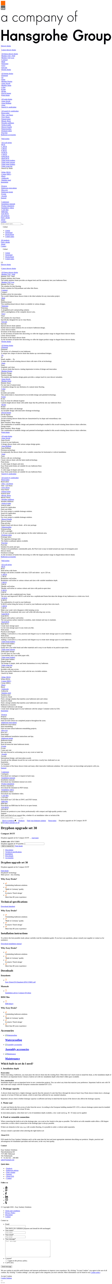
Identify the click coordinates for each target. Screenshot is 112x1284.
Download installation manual (11, 944)
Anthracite (5, 178)
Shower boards (6, 127)
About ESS (10, 1176)
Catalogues (5, 202)
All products (5, 216)
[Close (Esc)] (2, 1280)
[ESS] (56, 23)
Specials (4, 68)
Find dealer (19, 846)
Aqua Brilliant (6, 103)
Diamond (4, 75)
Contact (3, 222)
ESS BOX (5, 214)
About (3, 220)
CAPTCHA (9, 1263)
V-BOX (4, 154)
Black (3, 176)
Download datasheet (8, 906)
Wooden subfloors (7, 123)
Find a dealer (5, 218)
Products (21, 821)
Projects (4, 186)
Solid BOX (5, 156)
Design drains (6, 70)
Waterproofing (6, 129)
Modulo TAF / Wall (8, 56)
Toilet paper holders (8, 164)
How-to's (4, 190)
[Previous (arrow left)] (2, 1282)
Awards (4, 196)
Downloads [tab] (9, 856)
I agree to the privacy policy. (17, 1261)
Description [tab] (9, 850)
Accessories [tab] (9, 858)
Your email (9, 1235)
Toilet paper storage (8, 162)
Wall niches (5, 139)
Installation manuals (8, 204)
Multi (3, 62)
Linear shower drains (8, 50)
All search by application (10, 111)
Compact (4, 60)
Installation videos (7, 208)
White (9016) (6, 172)
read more (35, 838)
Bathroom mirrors (12, 1170)
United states (9, 236)
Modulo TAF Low (7, 58)
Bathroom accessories (8, 135)
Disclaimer (9, 1215)
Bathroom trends (7, 192)
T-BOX (4, 149)
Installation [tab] (9, 854)
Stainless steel (6, 180)
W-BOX (4, 152)
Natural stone (6, 119)
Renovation (5, 113)
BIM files (4, 212)
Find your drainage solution (36, 821)
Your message (10, 1239)
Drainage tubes (6, 131)
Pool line (4, 133)
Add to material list (8, 846)
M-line (3, 91)
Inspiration (4, 182)
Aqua (3, 105)
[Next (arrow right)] (4, 1282)
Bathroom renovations (9, 188)
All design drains (7, 73)
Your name (9, 1230)
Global (7, 231)
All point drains (6, 99)
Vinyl (3, 66)
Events (3, 194)
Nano (3, 79)
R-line (3, 89)
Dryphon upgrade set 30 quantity (12, 844)
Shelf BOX (5, 158)
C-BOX (4, 147)
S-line (3, 87)
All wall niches (6, 143)
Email (7, 1224)
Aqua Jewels (5, 83)
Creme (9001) (6, 174)
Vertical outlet (6, 125)
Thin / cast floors (7, 115)
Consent (8, 1258)
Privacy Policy (10, 1213)
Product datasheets (7, 206)
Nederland (8, 233)
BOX (3, 145)
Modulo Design (6, 81)
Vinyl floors (5, 117)
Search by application (8, 107)
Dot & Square (6, 93)
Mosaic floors (6, 121)
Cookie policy (95, 1272)
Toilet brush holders (8, 160)
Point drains (5, 95)
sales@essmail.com (7, 1160)
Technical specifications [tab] (13, 852)
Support (3, 198)
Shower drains (6, 46)
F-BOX (4, 150)
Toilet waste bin (6, 166)
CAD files (5, 210)
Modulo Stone (6, 85)
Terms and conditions (12, 1211)
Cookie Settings (6, 1278)
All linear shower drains (9, 54)
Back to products (8, 821)
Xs (2, 77)
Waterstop (4, 64)
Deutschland (9, 234)
